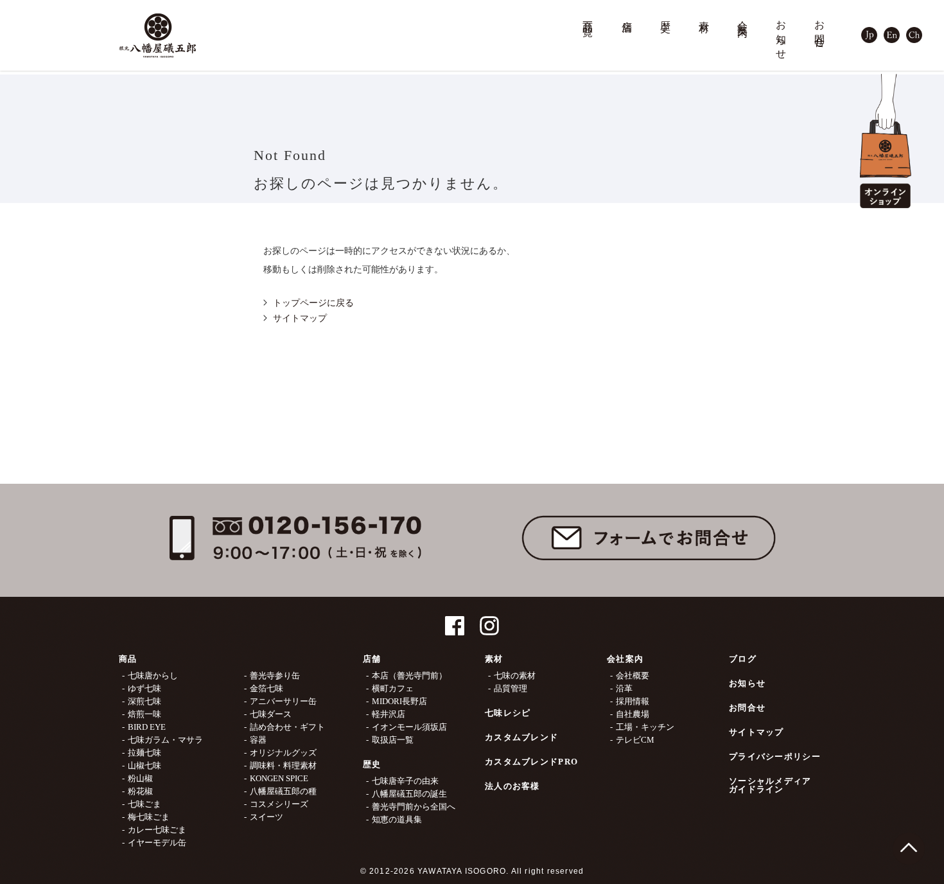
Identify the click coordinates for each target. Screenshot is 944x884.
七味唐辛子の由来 (405, 781)
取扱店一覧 (393, 740)
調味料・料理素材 (283, 765)
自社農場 (632, 714)
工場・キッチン (645, 727)
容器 (258, 740)
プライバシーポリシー (775, 756)
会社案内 (743, 17)
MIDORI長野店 (399, 701)
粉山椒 (140, 778)
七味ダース (271, 714)
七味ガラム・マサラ (165, 740)
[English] (891, 28)
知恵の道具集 (397, 819)
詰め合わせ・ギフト (287, 727)
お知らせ (781, 34)
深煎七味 (144, 701)
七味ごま (144, 804)
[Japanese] (869, 28)
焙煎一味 (144, 714)
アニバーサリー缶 (283, 701)
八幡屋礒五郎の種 (283, 791)
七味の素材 (515, 675)
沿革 (624, 688)
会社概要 (632, 675)
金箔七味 (266, 688)
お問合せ (820, 28)
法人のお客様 (512, 786)
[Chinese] (914, 28)
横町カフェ (393, 688)
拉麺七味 (144, 752)
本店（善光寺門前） (409, 675)
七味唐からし (153, 675)
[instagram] (489, 620)
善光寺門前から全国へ (413, 806)
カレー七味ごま (157, 830)
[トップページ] (157, 35)
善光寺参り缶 (275, 675)
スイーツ (266, 817)
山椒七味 (144, 765)
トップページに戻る (313, 303)
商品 (128, 659)
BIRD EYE (147, 727)
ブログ (742, 659)
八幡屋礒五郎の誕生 (409, 794)
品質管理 (510, 688)
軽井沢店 (388, 714)
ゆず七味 (144, 688)
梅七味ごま (149, 817)
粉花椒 (140, 791)
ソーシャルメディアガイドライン (770, 785)
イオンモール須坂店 (409, 727)
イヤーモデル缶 (157, 842)
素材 (704, 15)
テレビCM (635, 740)
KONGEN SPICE (279, 778)
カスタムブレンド (521, 737)
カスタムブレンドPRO (531, 761)
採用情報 (632, 701)
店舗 (627, 15)
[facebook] (455, 620)
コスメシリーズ (279, 804)
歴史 (666, 15)
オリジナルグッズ (283, 752)
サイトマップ (300, 318)
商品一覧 (588, 17)
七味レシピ (508, 713)
